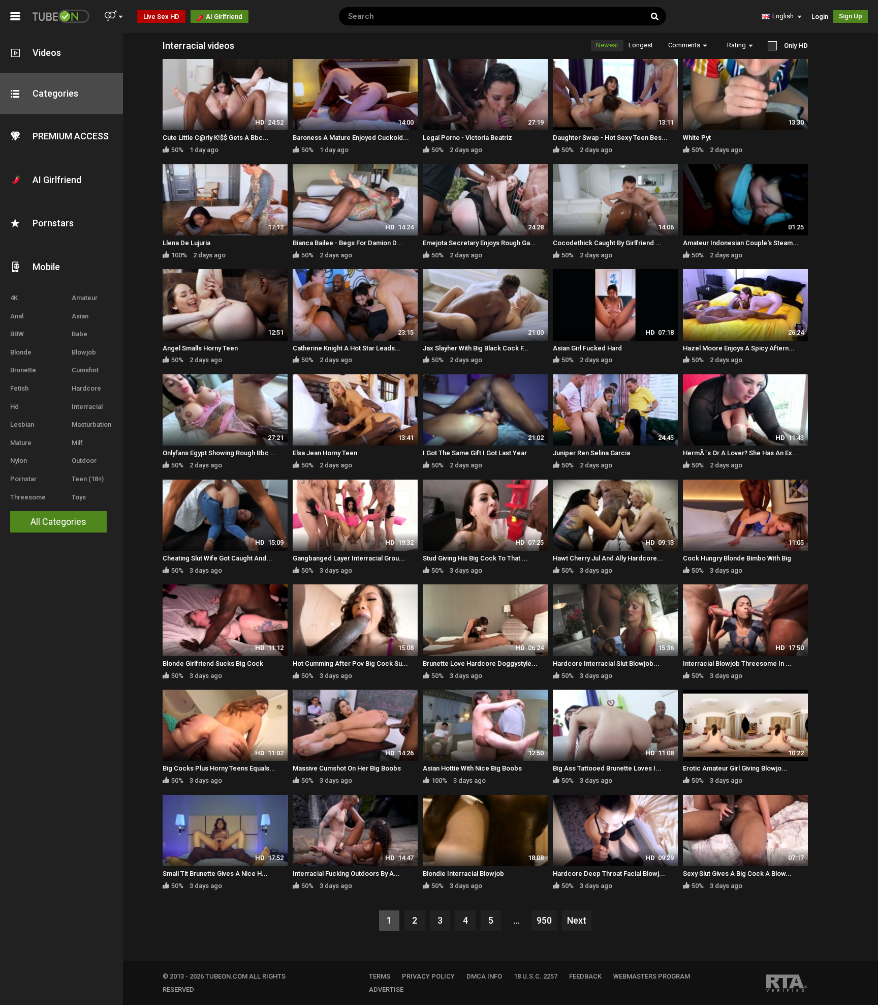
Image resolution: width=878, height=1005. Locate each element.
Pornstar (23, 479)
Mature (21, 443)
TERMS (379, 976)
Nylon (18, 460)
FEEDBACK (585, 976)
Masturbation (91, 424)
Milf (77, 443)
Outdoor (84, 460)
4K (14, 298)
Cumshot (85, 370)
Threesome (28, 497)
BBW (17, 334)
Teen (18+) (88, 479)
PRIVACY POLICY (428, 976)
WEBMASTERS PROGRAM (651, 976)
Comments (684, 45)
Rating (736, 45)
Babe (79, 334)
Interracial (87, 406)
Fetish (19, 388)
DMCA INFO (484, 976)
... (516, 920)
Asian (80, 316)
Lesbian (22, 424)
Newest (607, 45)
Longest (641, 45)
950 (544, 920)
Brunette (23, 370)
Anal (16, 316)
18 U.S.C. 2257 (535, 976)
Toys (79, 497)
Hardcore (86, 388)
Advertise (386, 989)
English (783, 16)
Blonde (21, 352)
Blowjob (84, 352)
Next (576, 920)
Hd (14, 406)
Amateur (85, 298)
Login (819, 16)
